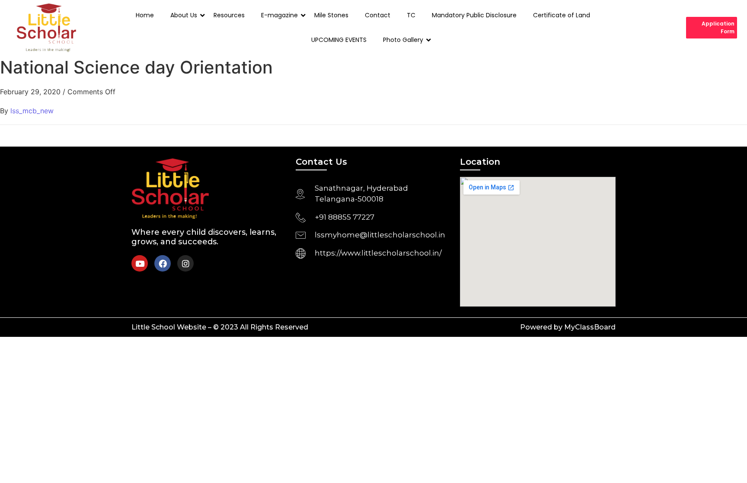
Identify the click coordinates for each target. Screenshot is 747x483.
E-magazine (279, 15)
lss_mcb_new (32, 110)
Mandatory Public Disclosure (474, 15)
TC (411, 15)
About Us (183, 15)
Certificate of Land (561, 15)
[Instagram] (185, 263)
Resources (229, 15)
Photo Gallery (403, 39)
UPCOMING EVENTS (339, 39)
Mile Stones (331, 15)
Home (145, 15)
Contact (377, 15)
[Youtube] (139, 263)
